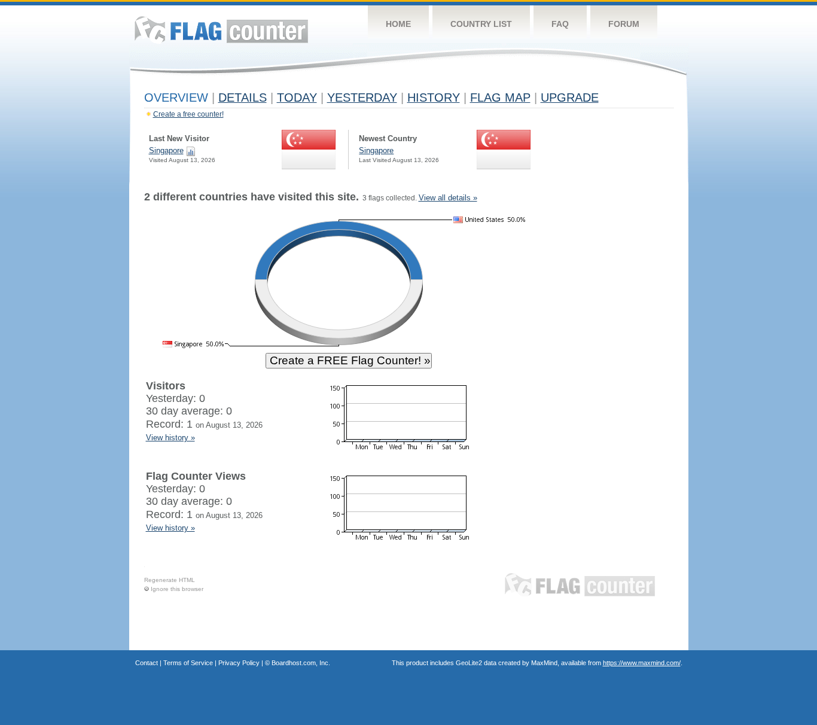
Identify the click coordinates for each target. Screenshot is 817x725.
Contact (146, 662)
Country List (481, 24)
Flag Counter (221, 29)
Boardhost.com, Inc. (301, 662)
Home (398, 24)
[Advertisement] (618, 372)
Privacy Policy (239, 662)
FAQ (560, 24)
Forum (623, 24)
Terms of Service (188, 662)
